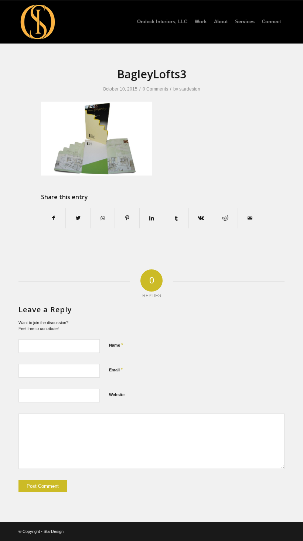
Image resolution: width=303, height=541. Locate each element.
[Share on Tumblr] (176, 218)
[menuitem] (162, 21)
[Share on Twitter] (78, 218)
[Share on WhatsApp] (103, 218)
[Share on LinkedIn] (152, 218)
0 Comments (155, 89)
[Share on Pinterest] (127, 218)
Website (117, 394)
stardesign (189, 89)
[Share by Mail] (250, 218)
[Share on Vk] (201, 218)
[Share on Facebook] (53, 218)
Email (116, 369)
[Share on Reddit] (225, 218)
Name (116, 345)
